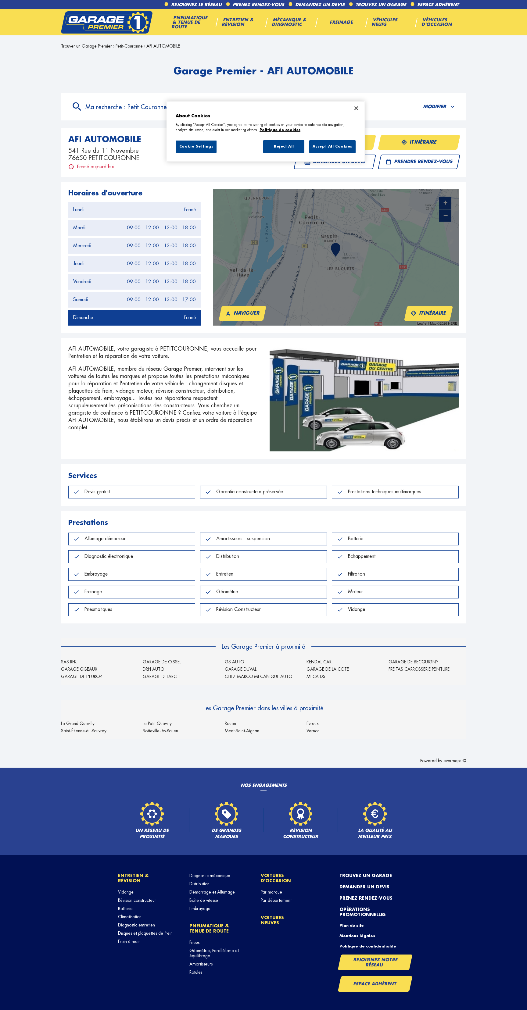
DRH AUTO (153, 669)
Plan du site (351, 925)
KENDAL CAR (319, 662)
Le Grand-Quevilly (78, 723)
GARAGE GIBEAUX (79, 669)
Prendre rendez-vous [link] (423, 161)
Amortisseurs (201, 964)
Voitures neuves (272, 920)
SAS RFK (69, 662)
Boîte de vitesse (203, 900)
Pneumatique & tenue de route (209, 928)
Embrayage (199, 908)
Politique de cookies (280, 130)
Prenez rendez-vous (366, 898)
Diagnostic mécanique (209, 875)
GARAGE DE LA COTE (328, 669)
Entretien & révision (133, 878)
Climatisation (130, 917)
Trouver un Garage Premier (86, 46)
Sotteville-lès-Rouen (160, 731)
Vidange (126, 892)
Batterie (125, 908)
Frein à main (129, 941)
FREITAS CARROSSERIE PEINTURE (419, 669)
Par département (276, 900)
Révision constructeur (137, 900)
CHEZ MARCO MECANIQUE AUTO (258, 676)
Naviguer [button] (247, 313)
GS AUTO (234, 662)
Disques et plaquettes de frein (145, 933)
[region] (266, 131)
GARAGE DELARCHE (162, 676)
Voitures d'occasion (276, 878)
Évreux (313, 723)
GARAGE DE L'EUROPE (82, 676)
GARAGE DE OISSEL (162, 662)
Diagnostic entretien (136, 925)
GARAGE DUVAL (240, 669)
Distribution (199, 884)
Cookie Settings (196, 146)
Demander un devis (364, 887)
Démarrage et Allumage (212, 892)
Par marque (271, 892)
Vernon (313, 731)
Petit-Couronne (129, 46)
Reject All (284, 146)
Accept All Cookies (332, 146)
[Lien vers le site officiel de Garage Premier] (106, 22)
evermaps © (454, 760)
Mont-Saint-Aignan (242, 731)
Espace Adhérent (375, 984)
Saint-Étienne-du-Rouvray (83, 731)
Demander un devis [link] (339, 161)
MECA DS (316, 676)
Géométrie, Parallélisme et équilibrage (214, 953)
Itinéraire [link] (423, 142)
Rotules (195, 972)
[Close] (356, 108)
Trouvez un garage (365, 875)
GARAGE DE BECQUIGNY (414, 662)
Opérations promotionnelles (362, 912)
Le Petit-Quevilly (157, 723)
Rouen (230, 723)
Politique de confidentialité (367, 946)
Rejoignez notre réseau (375, 962)
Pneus (194, 942)
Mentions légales (357, 936)
